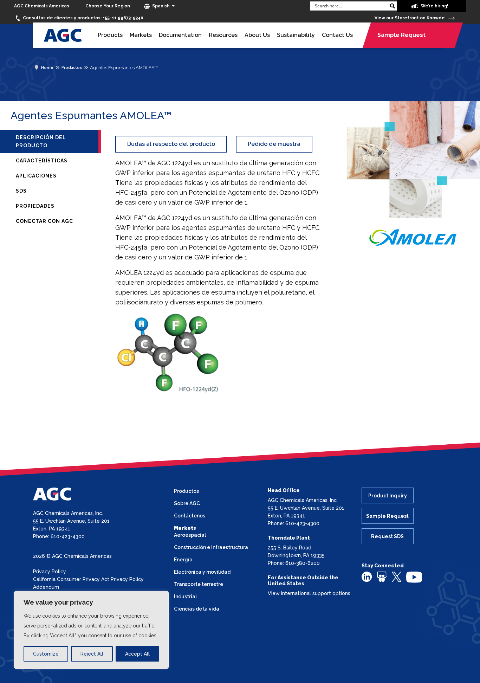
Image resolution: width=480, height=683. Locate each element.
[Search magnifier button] (392, 5)
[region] (91, 630)
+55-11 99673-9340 (83, 17)
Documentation (180, 35)
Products (110, 35)
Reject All (91, 654)
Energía (183, 559)
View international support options (309, 593)
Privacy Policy (49, 571)
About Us (257, 35)
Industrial (185, 596)
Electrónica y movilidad (202, 572)
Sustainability (296, 35)
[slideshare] (382, 576)
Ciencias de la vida (196, 609)
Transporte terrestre (198, 584)
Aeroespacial (190, 535)
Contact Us (337, 35)
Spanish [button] (160, 6)
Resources (223, 35)
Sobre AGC (187, 503)
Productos (186, 491)
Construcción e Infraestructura (211, 547)
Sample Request (401, 35)
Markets (141, 35)
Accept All (137, 654)
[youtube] (414, 577)
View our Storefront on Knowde (410, 17)
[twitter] (396, 576)
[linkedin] (367, 576)
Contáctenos (189, 515)
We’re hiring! (434, 6)
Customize (46, 654)
